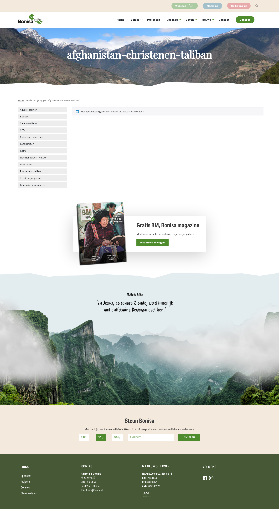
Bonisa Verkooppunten (32, 185)
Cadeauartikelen (29, 123)
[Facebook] (205, 478)
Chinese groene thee (31, 137)
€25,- (101, 437)
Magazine (212, 5)
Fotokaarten (27, 143)
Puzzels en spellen (30, 171)
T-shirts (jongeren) (30, 178)
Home (120, 19)
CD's (22, 130)
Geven (190, 19)
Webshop (180, 5)
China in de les (28, 493)
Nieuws (206, 19)
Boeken (24, 116)
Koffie (23, 150)
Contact (224, 19)
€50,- (117, 437)
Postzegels (26, 164)
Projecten (153, 19)
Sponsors (26, 476)
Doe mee (172, 19)
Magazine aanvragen (152, 242)
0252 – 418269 (92, 486)
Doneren (245, 19)
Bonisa (135, 19)
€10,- (84, 437)
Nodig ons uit (239, 5)
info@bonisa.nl (95, 490)
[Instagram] (211, 478)
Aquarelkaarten (28, 109)
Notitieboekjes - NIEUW (33, 157)
